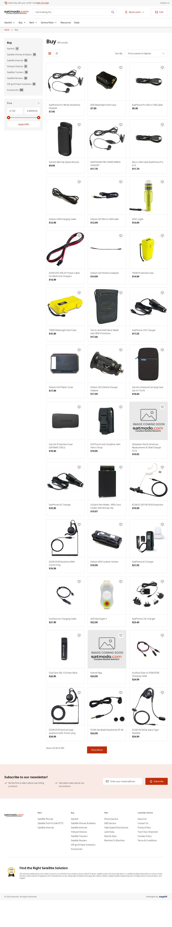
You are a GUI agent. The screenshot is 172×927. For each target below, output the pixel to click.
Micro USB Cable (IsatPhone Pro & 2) (147, 165)
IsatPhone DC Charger (60, 506)
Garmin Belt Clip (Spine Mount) (64, 164)
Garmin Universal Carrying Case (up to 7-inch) (147, 391)
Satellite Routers (79, 840)
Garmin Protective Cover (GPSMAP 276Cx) (61, 448)
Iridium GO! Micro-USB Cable (104, 221)
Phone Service (111, 818)
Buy (20, 22)
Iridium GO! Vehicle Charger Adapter (104, 391)
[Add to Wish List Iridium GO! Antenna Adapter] (120, 235)
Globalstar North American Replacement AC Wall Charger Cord (146, 449)
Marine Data (110, 836)
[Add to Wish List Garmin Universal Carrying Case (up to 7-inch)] (162, 350)
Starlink (8, 22)
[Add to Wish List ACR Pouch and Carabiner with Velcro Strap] (120, 407)
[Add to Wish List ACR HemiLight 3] (120, 581)
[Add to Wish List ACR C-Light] (162, 182)
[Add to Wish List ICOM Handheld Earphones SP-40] (120, 692)
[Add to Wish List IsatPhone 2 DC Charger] (162, 292)
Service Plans (47, 22)
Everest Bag (96, 674)
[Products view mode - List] (56, 53)
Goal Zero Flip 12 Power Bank (63, 674)
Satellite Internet (46, 827)
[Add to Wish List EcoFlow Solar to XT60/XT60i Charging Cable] (162, 635)
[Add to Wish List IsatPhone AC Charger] (162, 524)
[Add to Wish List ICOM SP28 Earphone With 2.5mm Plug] (79, 524)
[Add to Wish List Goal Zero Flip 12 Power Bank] (79, 635)
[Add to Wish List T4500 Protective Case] (162, 235)
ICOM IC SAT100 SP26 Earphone (147, 506)
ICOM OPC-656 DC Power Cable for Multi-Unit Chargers (64, 276)
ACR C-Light (137, 221)
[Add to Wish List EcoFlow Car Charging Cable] (79, 581)
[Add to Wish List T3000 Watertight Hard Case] (79, 292)
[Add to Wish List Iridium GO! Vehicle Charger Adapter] (120, 350)
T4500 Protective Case (142, 274)
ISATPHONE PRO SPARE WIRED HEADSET (105, 165)
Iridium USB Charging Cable (62, 221)
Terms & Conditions (147, 840)
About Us (142, 818)
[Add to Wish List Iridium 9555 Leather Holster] (120, 524)
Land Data (109, 831)
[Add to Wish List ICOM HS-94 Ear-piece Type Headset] (162, 692)
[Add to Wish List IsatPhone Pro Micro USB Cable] (162, 67)
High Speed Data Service (116, 827)
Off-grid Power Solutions (83, 844)
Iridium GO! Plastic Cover (61, 389)
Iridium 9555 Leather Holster (104, 563)
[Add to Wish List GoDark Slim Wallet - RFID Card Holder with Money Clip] (120, 467)
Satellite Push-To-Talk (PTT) (50, 823)
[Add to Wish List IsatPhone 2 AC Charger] (162, 581)
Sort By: (119, 53)
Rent (31, 22)
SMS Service (110, 823)
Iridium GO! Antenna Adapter (104, 274)
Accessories (76, 849)
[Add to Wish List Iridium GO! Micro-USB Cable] (120, 182)
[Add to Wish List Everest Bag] (120, 635)
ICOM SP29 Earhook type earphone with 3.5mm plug (62, 733)
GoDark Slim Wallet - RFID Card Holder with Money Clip (105, 508)
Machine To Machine (114, 840)
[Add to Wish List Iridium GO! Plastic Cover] (79, 350)
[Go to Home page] (16, 12)
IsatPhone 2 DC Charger (144, 332)
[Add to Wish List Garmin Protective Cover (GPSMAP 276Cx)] (79, 407)
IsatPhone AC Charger (143, 563)
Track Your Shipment (148, 831)
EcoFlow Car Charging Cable (62, 620)
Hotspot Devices (79, 831)
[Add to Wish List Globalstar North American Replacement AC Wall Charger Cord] (162, 407)
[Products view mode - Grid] (49, 53)
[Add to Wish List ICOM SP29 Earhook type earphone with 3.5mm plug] (79, 692)
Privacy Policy (144, 827)
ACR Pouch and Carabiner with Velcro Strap (105, 448)
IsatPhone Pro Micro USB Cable (147, 106)
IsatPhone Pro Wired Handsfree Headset (64, 108)
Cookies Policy (145, 836)
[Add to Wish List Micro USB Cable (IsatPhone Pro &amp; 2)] (162, 124)
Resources (66, 22)
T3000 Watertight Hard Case (62, 332)
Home (6, 29)
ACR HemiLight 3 (98, 620)
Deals (76, 22)
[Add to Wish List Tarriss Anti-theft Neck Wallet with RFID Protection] (120, 292)
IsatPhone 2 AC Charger (143, 620)
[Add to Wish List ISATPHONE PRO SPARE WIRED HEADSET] (120, 124)
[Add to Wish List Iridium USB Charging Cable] (79, 182)
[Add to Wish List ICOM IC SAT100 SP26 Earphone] (162, 467)
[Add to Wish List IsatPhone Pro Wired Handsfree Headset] (79, 67)
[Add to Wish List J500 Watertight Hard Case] (120, 67)
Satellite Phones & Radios (83, 823)
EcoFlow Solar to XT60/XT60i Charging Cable (145, 676)
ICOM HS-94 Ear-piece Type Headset (145, 733)
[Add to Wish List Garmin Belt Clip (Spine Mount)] (79, 124)
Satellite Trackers (79, 836)
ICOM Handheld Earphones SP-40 (106, 731)
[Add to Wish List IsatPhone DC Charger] (79, 467)
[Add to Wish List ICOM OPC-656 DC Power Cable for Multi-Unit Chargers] (79, 235)
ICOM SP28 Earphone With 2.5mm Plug (62, 565)
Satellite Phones (45, 818)
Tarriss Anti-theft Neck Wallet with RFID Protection (104, 333)
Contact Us (164, 3)
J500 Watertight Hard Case (103, 106)
